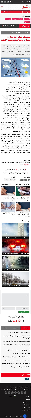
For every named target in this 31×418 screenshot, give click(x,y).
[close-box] (2, 26)
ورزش (20, 389)
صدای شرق (4, 389)
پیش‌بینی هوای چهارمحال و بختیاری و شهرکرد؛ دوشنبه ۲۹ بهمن (16, 237)
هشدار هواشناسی (10, 170)
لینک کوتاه (13, 177)
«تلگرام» (25, 164)
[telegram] (29, 180)
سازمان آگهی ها (26, 410)
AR (5, 2)
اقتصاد (9, 387)
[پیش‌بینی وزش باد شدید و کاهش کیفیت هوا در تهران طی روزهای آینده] (15, 247)
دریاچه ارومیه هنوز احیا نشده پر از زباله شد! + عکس (17, 360)
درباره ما (28, 399)
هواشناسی (21, 170)
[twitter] (26, 180)
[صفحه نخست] (10, 2)
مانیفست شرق (26, 405)
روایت (15, 389)
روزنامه (5, 328)
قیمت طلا (7, 19)
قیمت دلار (27, 19)
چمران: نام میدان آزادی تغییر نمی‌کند (21, 353)
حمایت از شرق (26, 402)
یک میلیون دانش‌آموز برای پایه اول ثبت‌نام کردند (18, 332)
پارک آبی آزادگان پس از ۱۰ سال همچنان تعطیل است (17, 350)
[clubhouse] (9, 392)
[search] (2, 1)
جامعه (28, 33)
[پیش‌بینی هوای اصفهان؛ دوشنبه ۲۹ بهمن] (15, 263)
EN (8, 2)
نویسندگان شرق (26, 407)
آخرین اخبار (25, 328)
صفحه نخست (27, 387)
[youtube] (6, 392)
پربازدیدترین (16, 328)
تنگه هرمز (27, 22)
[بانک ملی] (15, 323)
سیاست (15, 387)
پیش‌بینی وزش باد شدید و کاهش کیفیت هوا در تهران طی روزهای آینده (16, 253)
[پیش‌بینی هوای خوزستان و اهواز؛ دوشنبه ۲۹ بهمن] (15, 279)
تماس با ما (27, 396)
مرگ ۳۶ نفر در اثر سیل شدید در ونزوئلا (20, 367)
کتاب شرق (5, 12)
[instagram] (22, 392)
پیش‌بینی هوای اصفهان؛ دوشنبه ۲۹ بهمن (18, 269)
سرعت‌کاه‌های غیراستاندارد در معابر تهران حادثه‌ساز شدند (16, 357)
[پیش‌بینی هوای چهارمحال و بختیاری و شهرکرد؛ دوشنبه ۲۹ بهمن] (15, 231)
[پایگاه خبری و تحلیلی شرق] (25, 7)
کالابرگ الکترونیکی (17, 19)
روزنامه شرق (25, 12)
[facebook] (23, 180)
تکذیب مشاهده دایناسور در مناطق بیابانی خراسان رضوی (16, 341)
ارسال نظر (24, 312)
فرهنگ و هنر (27, 389)
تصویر (10, 389)
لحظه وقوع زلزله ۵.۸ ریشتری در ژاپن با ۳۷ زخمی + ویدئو (16, 363)
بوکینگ (27, 379)
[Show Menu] (2, 6)
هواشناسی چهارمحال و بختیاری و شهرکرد (15, 173)
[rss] (25, 392)
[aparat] (12, 392)
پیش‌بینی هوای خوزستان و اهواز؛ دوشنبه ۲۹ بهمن (17, 286)
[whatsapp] (20, 180)
